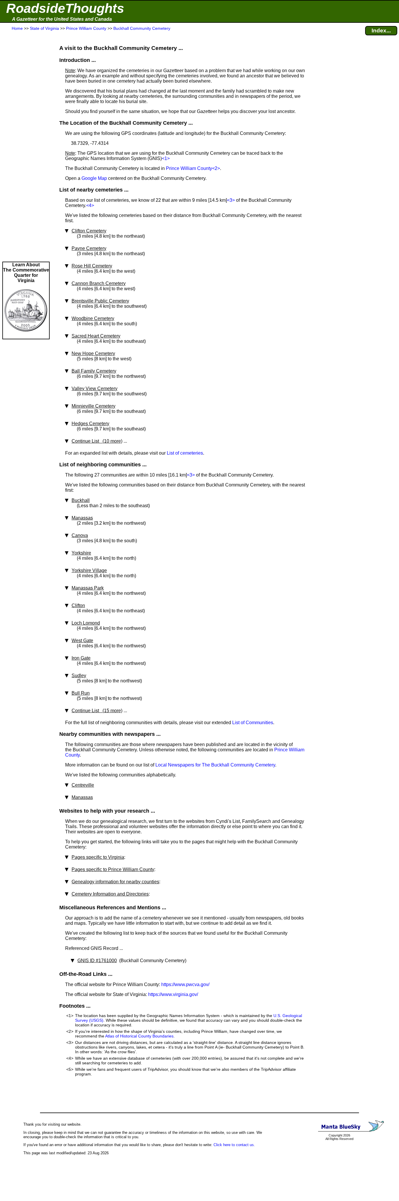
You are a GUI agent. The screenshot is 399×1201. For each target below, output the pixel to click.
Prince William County (189, 168)
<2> (216, 168)
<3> (231, 200)
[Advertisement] (26, 146)
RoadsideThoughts (65, 8)
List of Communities (252, 722)
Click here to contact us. (234, 1145)
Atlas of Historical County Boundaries (139, 1036)
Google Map (94, 178)
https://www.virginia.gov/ (173, 994)
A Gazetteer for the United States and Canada (62, 19)
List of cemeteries (185, 453)
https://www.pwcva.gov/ (185, 984)
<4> (90, 205)
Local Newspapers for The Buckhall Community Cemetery (215, 764)
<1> (166, 158)
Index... (381, 30)
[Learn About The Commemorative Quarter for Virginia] (26, 335)
